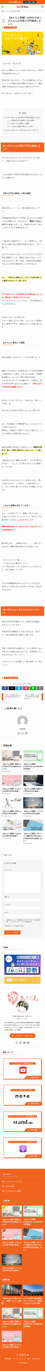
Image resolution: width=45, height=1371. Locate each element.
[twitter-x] (22, 733)
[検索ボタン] (42, 6)
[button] (5, 688)
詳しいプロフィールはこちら (22, 1035)
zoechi (22, 729)
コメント (8, 870)
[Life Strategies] (22, 6)
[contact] (28, 1042)
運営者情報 (8, 1359)
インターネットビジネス (14, 1181)
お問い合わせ (36, 1359)
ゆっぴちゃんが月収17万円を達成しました (24, 117)
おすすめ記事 (9, 1186)
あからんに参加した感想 (20, 123)
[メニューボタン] (2, 6)
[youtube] (24, 1042)
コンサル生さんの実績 (10, 27)
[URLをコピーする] (40, 688)
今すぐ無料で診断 (29, 2)
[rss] (25, 1355)
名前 (6, 897)
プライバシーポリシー (19, 1359)
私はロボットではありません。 (16, 926)
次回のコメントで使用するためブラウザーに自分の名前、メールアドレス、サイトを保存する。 (24, 921)
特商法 (29, 1359)
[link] (18, 733)
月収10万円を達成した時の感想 (22, 120)
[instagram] (26, 733)
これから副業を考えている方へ (22, 126)
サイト (6, 912)
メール (7, 904)
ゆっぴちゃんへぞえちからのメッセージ (23, 130)
